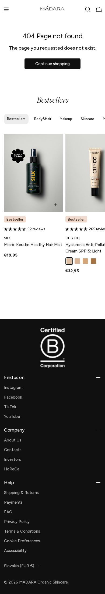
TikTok (10, 406)
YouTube (12, 416)
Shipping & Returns (21, 492)
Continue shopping (52, 63)
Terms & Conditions (22, 531)
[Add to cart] (55, 204)
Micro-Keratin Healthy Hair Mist (33, 244)
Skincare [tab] (87, 119)
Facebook (13, 397)
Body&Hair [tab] (42, 119)
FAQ (8, 512)
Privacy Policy (17, 521)
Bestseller (14, 219)
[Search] (87, 9)
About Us (12, 440)
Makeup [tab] (66, 119)
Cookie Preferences (22, 541)
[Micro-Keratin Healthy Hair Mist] (33, 173)
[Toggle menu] (6, 9)
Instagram (13, 387)
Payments (13, 502)
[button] (15, 229)
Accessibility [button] (15, 550)
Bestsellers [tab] (16, 119)
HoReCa (11, 469)
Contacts (13, 449)
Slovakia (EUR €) (19, 565)
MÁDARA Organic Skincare (43, 582)
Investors (12, 459)
